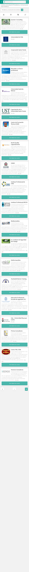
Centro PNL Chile (16, 349)
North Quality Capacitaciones (15, 143)
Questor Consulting (16, 20)
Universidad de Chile (17, 37)
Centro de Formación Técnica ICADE (17, 123)
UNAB (13, 163)
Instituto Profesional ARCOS (19, 202)
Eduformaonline (15, 260)
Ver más (21, 28)
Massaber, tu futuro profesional (17, 69)
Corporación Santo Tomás (18, 50)
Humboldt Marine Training (18, 279)
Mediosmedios (15, 221)
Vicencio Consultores (17, 370)
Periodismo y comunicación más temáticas (11, 9)
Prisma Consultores (17, 331)
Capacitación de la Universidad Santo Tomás (18, 110)
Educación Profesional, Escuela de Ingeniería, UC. (18, 298)
